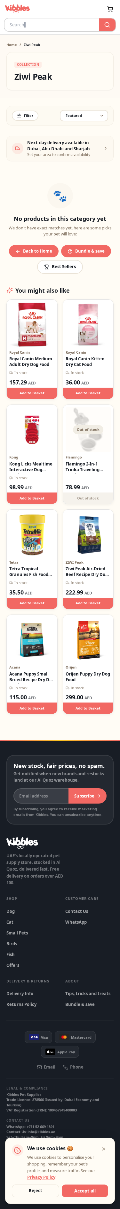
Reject (35, 1190)
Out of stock (88, 498)
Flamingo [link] (74, 457)
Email (49, 1067)
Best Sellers (64, 266)
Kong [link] (13, 457)
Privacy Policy (41, 1177)
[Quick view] (25, 311)
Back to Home (37, 251)
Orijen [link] (71, 667)
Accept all (85, 1191)
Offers (12, 965)
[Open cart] (110, 9)
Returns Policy (21, 1004)
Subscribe (84, 796)
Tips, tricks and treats (87, 993)
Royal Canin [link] (19, 352)
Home (11, 44)
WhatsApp (76, 922)
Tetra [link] (14, 562)
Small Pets (17, 933)
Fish (10, 954)
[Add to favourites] (39, 311)
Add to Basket (32, 393)
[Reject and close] (103, 1148)
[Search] (107, 24)
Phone (77, 1067)
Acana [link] (14, 667)
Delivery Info (19, 993)
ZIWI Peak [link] (75, 562)
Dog (10, 911)
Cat (9, 922)
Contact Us (76, 911)
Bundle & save (90, 251)
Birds (11, 944)
